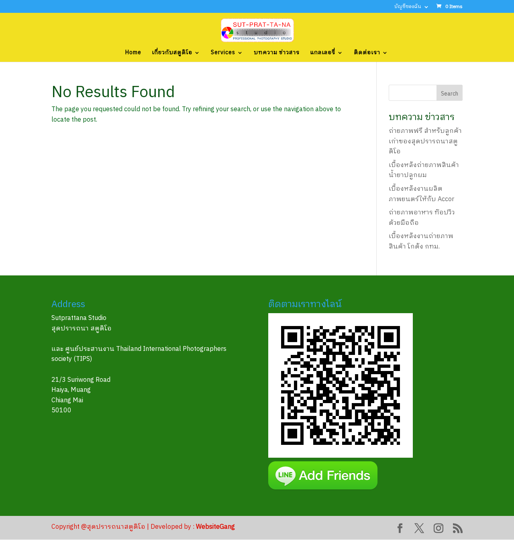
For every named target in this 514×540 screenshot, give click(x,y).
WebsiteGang (215, 527)
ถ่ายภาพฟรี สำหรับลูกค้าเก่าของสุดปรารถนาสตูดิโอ (425, 141)
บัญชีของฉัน (407, 7)
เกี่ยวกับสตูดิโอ (172, 53)
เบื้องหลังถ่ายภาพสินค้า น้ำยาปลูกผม (424, 170)
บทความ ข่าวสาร (277, 53)
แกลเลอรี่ (322, 53)
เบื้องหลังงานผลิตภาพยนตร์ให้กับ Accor (421, 194)
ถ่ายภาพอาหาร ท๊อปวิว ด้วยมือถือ (422, 217)
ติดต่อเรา (367, 53)
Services (223, 53)
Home (133, 53)
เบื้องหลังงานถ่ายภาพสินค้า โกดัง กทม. (421, 241)
